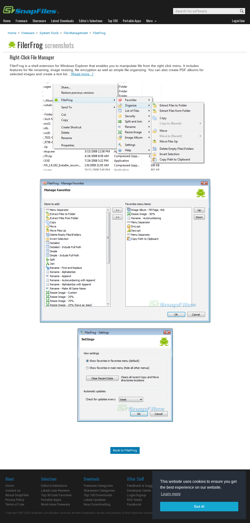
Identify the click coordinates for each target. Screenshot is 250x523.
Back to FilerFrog (125, 450)
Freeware (27, 33)
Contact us (13, 490)
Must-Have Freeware (55, 504)
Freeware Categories (98, 485)
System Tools (49, 33)
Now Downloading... (98, 504)
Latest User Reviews (55, 490)
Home (12, 33)
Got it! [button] (199, 506)
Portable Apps (51, 500)
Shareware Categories (99, 490)
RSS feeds (134, 500)
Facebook (134, 504)
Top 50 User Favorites (56, 495)
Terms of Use (14, 504)
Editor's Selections (54, 485)
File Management (76, 33)
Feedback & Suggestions (145, 485)
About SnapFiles (17, 495)
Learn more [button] (171, 494)
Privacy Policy (14, 500)
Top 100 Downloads (98, 495)
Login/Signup (136, 495)
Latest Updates (94, 500)
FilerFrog (99, 33)
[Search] (239, 11)
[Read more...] (82, 74)
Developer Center (139, 490)
